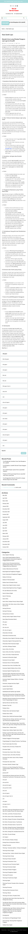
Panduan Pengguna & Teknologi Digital (11, 738)
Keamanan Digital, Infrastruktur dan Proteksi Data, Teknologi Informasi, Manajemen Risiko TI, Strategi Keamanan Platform (14, 675)
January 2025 (5, 539)
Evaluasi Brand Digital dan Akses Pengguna (12, 588)
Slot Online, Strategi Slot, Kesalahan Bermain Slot (13, 831)
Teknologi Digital (6, 880)
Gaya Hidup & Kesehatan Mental (10, 619)
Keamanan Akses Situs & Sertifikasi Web (11, 665)
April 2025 (5, 530)
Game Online (5, 598)
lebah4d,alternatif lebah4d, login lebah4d (11, 691)
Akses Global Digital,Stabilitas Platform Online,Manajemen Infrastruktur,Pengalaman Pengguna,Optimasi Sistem (12, 559)
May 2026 (5, 495)
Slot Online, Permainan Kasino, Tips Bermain (12, 822)
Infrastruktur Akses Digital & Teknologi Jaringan (13, 638)
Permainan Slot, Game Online (9, 761)
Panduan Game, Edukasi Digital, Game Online (12, 730)
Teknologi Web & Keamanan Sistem (10, 890)
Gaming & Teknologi (7, 611)
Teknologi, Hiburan (7, 892)
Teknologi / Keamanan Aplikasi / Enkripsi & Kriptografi (14, 848)
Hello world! (18, 487)
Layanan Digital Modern (8, 689)
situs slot (5, 391)
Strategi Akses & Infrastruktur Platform (11, 842)
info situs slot (6, 627)
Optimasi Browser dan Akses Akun (10, 702)
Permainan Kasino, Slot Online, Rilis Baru (11, 754)
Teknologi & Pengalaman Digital (9, 872)
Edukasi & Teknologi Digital (9, 579)
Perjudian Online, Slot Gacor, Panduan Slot (12, 746)
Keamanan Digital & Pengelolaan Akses (11, 671)
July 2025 (5, 522)
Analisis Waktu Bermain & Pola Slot (10, 568)
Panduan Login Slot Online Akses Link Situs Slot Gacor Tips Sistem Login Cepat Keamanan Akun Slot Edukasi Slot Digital (14, 734)
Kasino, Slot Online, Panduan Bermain (11, 654)
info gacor (5, 622)
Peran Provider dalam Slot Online (10, 744)
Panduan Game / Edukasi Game (9, 727)
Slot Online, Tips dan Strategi (9, 834)
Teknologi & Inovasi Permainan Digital (11, 864)
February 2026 (6, 503)
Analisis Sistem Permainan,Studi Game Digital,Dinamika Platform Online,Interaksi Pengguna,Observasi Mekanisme (12, 565)
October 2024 (5, 547)
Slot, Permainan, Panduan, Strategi (10, 839)
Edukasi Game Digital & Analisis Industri (11, 585)
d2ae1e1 (5, 43)
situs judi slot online (7, 787)
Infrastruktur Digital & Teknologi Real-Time (12, 641)
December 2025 (6, 509)
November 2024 (6, 544)
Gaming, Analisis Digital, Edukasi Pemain (11, 616)
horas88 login (8, 148)
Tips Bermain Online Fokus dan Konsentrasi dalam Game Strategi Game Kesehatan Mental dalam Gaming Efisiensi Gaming (14, 904)
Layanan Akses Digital (7, 686)
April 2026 (5, 498)
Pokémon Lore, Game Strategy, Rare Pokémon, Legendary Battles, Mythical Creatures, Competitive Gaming (14, 769)
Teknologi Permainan (7, 887)
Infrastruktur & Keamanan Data (9, 635)
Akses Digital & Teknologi (8, 554)
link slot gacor (6, 359)
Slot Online (5, 806)
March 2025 (5, 533)
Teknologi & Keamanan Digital (9, 867)
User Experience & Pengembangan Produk (12, 918)
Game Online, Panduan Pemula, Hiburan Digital (13, 601)
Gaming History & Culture (8, 613)
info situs (5, 624)
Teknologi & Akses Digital (8, 850)
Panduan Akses (6, 708)
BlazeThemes (15, 931)
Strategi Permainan (7, 845)
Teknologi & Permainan (8, 875)
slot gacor (5, 364)
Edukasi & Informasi (7, 577)
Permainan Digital (6, 749)
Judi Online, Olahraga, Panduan (9, 646)
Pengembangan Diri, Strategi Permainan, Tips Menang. (14, 741)
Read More (4, 348)
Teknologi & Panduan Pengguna (9, 869)
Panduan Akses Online (7, 713)
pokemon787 (5, 772)
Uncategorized (6, 915)
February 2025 (6, 536)
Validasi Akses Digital (7, 925)
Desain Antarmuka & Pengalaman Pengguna (12, 574)
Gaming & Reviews (7, 608)
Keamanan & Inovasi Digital (9, 660)
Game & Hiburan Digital (8, 593)
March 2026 (5, 500)
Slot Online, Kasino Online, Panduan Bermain (12, 816)
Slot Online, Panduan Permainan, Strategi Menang (13, 819)
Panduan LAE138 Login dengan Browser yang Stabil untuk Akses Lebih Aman (13, 1)
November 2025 (6, 511)
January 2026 (5, 506)
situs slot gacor (6, 402)
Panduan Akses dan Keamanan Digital (11, 710)
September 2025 (6, 517)
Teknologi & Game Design (8, 856)
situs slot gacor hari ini (8, 796)
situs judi (5, 779)
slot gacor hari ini (6, 804)
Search (3, 450)
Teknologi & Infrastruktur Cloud (9, 861)
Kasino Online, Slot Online (8, 649)
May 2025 (5, 528)
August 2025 (5, 519)
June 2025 (5, 525)
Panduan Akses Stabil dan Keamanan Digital (12, 716)
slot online (5, 418)
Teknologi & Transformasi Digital (10, 877)
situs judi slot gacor (7, 785)
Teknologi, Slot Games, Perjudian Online (11, 895)
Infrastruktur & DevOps (7, 632)
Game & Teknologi (7, 596)
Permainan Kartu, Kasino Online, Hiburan (11, 752)
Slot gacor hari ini (6, 386)
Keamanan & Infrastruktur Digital (10, 657)
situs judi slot (6, 782)
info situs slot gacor (7, 630)
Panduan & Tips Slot (7, 705)
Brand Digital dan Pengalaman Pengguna (11, 571)
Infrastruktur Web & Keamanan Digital (11, 643)
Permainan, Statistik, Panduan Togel (10, 764)
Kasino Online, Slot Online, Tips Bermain (11, 652)
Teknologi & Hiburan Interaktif (9, 858)
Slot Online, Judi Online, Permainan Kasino (12, 813)
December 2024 (6, 541)
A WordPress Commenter (8, 487)
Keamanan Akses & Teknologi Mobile (11, 662)
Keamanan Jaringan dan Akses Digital (11, 683)
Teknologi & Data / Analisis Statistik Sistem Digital (14, 853)
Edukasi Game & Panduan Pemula (10, 582)
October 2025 (5, 514)
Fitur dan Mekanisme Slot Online (10, 590)
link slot (4, 375)
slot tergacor (5, 837)
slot (3, 397)
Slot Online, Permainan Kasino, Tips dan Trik (12, 824)
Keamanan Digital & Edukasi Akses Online (12, 668)
